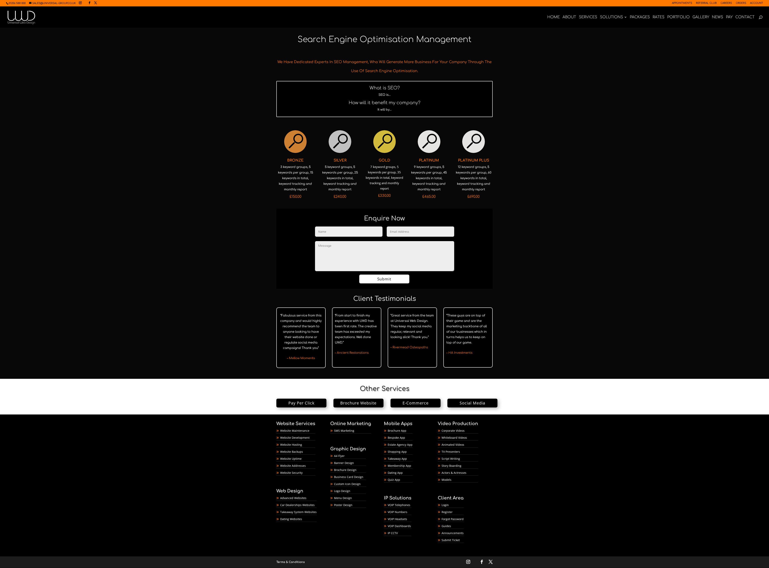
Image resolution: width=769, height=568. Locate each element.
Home (553, 17)
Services (588, 17)
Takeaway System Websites (298, 512)
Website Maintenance (294, 431)
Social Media (472, 403)
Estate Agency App (400, 445)
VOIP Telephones (399, 505)
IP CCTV (393, 533)
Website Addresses (293, 466)
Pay (729, 17)
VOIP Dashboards (399, 526)
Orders (741, 3)
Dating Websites (291, 519)
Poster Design (343, 505)
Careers (726, 3)
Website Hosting (291, 445)
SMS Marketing (344, 431)
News (717, 17)
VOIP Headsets (397, 519)
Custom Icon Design (347, 484)
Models (446, 480)
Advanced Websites (293, 498)
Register (447, 512)
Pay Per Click (301, 403)
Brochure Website (358, 403)
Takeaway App (397, 459)
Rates (658, 17)
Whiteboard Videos (454, 438)
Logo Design (342, 491)
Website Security (291, 473)
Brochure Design (345, 470)
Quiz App (394, 480)
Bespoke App (396, 438)
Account (756, 3)
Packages (640, 17)
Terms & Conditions (290, 562)
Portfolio (678, 17)
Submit (384, 279)
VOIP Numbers (397, 512)
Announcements (453, 533)
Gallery (701, 17)
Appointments (682, 3)
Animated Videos (453, 445)
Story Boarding (451, 466)
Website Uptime (291, 459)
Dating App (395, 473)
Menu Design (343, 498)
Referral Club (706, 3)
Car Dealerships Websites (297, 505)
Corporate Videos (453, 431)
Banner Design (344, 463)
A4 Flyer (339, 456)
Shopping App (397, 452)
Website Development (295, 438)
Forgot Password (453, 519)
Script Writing (451, 459)
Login (445, 505)
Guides (446, 526)
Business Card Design (348, 477)
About (569, 17)
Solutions (611, 17)
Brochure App (397, 431)
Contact (745, 17)
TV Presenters (451, 452)
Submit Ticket (451, 540)
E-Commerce (416, 403)
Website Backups (291, 452)
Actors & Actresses (454, 473)
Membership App (399, 466)
